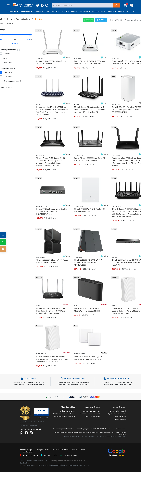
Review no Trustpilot (70, 455)
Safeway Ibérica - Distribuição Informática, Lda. (68, 461)
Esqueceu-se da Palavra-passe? (90, 414)
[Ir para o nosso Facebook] (42, 5)
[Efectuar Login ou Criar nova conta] (131, 6)
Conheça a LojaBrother (67, 411)
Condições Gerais (42, 450)
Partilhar (89, 20)
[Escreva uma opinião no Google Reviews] (117, 452)
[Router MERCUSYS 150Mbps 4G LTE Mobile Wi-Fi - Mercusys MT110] (90, 289)
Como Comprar (27, 452)
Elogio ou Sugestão (50, 455)
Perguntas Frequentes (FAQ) (91, 411)
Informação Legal (26, 450)
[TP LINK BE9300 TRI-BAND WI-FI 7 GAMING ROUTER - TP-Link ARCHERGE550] (90, 241)
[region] (16, 57)
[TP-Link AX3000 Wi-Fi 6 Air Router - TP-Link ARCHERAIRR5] (90, 190)
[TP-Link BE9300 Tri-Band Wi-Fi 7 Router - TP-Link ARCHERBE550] (52, 241)
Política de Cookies (78, 450)
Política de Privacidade (60, 450)
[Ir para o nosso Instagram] (46, 5)
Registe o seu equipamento (117, 414)
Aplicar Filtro (16, 43)
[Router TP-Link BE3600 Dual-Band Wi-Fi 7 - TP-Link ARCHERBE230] (90, 139)
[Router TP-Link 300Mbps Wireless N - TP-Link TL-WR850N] (52, 42)
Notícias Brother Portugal (117, 411)
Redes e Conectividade (18, 19)
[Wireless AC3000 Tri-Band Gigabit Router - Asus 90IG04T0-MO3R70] (90, 338)
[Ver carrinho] (125, 6)
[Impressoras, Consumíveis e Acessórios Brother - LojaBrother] (23, 5)
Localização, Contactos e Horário (64, 414)
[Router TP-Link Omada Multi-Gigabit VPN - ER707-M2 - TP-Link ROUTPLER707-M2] (52, 190)
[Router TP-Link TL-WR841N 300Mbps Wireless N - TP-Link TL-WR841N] (90, 42)
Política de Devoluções (92, 417)
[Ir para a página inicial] (1, 19)
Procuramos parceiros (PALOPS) (64, 417)
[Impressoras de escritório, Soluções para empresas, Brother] (41, 411)
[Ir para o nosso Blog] (37, 5)
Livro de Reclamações (30, 455)
